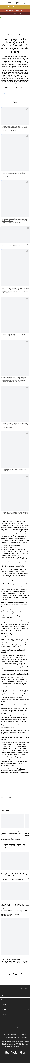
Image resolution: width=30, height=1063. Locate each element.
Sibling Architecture (9, 77)
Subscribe (24, 988)
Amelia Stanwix (7, 222)
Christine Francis (17, 245)
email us (2, 1058)
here (27, 772)
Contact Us (15, 1028)
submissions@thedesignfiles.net (16, 1046)
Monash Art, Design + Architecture (12, 73)
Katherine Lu (6, 176)
